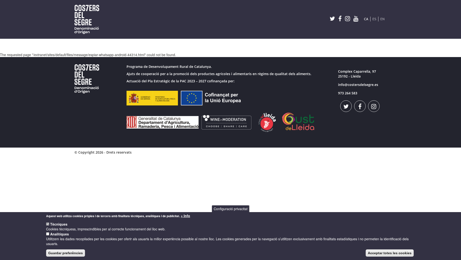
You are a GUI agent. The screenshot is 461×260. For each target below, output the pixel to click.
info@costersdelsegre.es (358, 84)
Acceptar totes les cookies (390, 253)
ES (374, 19)
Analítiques (59, 234)
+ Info (185, 215)
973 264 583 (347, 93)
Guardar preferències (65, 253)
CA (366, 19)
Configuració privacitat (231, 208)
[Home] (88, 19)
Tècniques (58, 224)
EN (382, 19)
